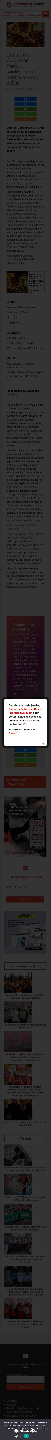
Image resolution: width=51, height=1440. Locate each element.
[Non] (47, 1429)
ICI (24, 724)
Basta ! (13, 733)
